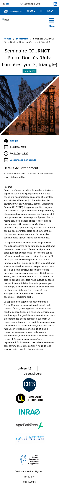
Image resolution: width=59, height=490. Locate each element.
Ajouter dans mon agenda (23, 159)
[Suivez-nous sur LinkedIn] (55, 4)
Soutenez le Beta (31, 3)
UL (40, 11)
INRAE (50, 11)
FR (3, 4)
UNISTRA (30, 11)
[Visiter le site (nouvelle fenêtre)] (29, 371)
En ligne (14, 140)
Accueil (7, 38)
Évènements (22, 38)
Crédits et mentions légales (29, 471)
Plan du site (28, 476)
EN (7, 4)
